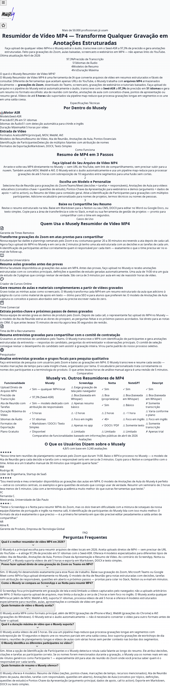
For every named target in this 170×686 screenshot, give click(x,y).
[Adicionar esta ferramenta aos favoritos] (3, 25)
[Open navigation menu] (3, 2)
